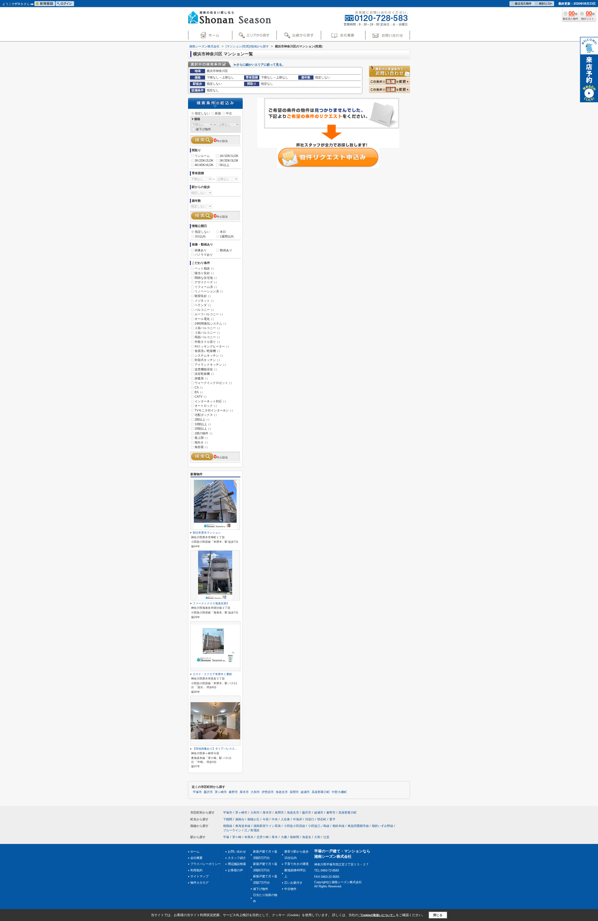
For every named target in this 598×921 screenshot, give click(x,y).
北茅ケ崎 (262, 837)
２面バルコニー (207, 328)
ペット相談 (204, 268)
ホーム (194, 851)
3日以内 (200, 236)
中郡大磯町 (339, 792)
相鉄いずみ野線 (382, 826)
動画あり (226, 250)
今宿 (266, 819)
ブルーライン (232, 830)
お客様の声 (235, 870)
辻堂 (326, 837)
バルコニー (204, 310)
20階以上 (203, 428)
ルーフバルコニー (209, 314)
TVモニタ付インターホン (214, 410)
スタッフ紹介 (237, 858)
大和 (317, 837)
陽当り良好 (204, 273)
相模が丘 (253, 819)
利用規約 (196, 870)
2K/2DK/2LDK (204, 160)
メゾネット (204, 300)
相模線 (227, 826)
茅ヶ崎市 (221, 792)
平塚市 (197, 792)
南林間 (294, 837)
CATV (200, 396)
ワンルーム (202, 156)
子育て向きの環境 (296, 864)
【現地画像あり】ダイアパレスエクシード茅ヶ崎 (223, 748)
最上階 (201, 437)
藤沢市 (208, 792)
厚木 (275, 837)
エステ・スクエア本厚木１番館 (212, 674)
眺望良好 (203, 296)
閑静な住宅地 (206, 278)
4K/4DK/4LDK (204, 165)
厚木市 (244, 792)
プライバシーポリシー (205, 864)
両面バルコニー (207, 337)
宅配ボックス (206, 415)
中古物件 (290, 889)
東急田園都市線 (358, 826)
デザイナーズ (206, 282)
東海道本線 (242, 826)
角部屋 (201, 447)
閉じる (437, 915)
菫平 (332, 819)
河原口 (309, 819)
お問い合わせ (237, 851)
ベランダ (203, 305)
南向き (201, 442)
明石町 (321, 819)
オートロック (206, 405)
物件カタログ (199, 882)
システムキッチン (209, 355)
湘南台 (239, 819)
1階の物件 (203, 433)
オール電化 (204, 319)
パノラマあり (204, 254)
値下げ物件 (203, 129)
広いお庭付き (293, 882)
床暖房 (201, 378)
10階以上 (203, 424)
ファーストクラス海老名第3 (210, 603)
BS (199, 392)
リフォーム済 (206, 287)
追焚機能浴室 (206, 369)
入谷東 (285, 819)
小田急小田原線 (294, 826)
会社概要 (196, 858)
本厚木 (248, 837)
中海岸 (297, 819)
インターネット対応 (210, 401)
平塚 (226, 837)
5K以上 (224, 165)
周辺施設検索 (237, 864)
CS (199, 387)
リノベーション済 (209, 291)
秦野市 (233, 792)
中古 (229, 113)
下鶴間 (227, 819)
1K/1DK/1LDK (229, 156)
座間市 (294, 792)
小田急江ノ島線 (318, 826)
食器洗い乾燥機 (207, 351)
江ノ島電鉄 (252, 830)
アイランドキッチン (210, 364)
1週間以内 (227, 236)
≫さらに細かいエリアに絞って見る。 (259, 64)
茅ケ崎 (236, 837)
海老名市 (282, 792)
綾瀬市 (305, 792)
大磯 (284, 837)
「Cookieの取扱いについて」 (377, 915)
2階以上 (202, 419)
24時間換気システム (210, 323)
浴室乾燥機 (204, 373)
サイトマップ (199, 876)
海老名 (306, 837)
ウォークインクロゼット (213, 383)
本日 (223, 232)
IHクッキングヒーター (212, 346)
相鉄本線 (338, 826)
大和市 (255, 792)
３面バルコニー (207, 332)
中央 (275, 819)
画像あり (201, 250)
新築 (218, 113)
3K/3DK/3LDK (229, 160)
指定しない (202, 113)
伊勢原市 (268, 792)
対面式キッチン (207, 360)
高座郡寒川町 (321, 792)
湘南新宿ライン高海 (267, 826)
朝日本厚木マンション (207, 532)
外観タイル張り (207, 342)
